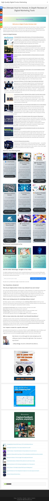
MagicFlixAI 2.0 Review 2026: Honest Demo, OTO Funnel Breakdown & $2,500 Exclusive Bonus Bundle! (25, 454)
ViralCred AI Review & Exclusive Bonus (21, 141)
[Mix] (1, 22)
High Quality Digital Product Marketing (14, 2)
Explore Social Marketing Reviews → (24, 210)
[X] (1, 10)
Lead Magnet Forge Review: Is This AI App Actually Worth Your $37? (27, 46)
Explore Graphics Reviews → (39, 210)
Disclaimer (24, 498)
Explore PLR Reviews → (39, 240)
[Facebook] (1, 8)
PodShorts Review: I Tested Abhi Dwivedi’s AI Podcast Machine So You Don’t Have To (22, 450)
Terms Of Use (19, 498)
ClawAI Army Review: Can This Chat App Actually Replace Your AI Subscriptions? (30, 104)
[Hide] (0, 29)
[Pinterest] (1, 17)
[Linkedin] (1, 15)
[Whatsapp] (1, 24)
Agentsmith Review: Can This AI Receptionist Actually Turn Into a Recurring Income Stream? (23, 470)
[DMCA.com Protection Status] (7, 483)
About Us (29, 498)
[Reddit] (1, 12)
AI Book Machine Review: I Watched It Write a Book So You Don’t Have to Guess (29, 94)
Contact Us (33, 498)
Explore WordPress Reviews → (9, 240)
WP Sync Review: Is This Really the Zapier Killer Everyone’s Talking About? (28, 116)
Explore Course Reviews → (24, 238)
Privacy (15, 498)
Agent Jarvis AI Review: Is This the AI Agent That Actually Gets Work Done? (28, 81)
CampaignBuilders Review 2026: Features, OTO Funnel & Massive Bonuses (29, 37)
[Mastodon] (1, 19)
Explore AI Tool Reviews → (9, 176)
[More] (1, 27)
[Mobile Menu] (47, 2)
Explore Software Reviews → (10, 212)
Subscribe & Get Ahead (38, 278)
